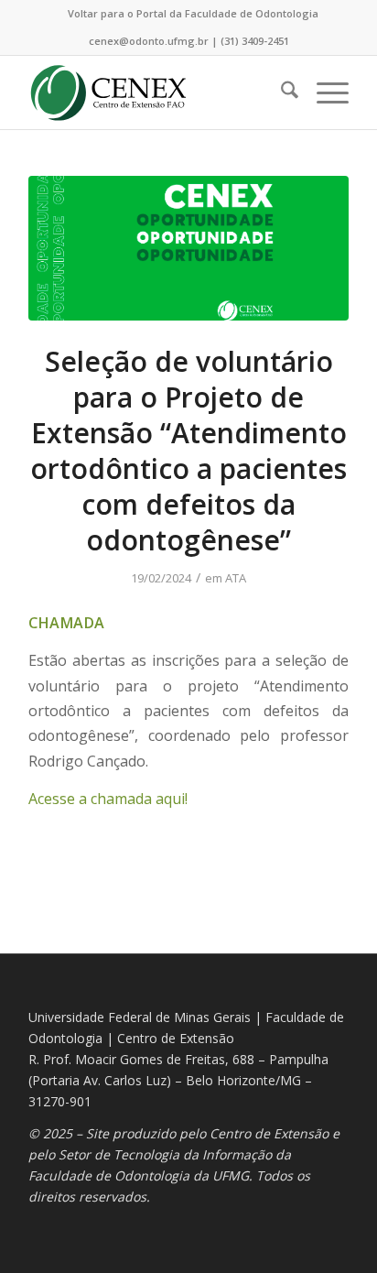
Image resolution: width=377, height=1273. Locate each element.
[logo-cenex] (156, 92)
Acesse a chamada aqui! (108, 799)
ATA (235, 578)
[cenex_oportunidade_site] (188, 248)
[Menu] (323, 92)
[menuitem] (193, 13)
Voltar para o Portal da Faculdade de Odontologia (193, 13)
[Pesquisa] (280, 92)
